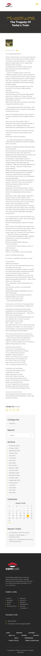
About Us (23, 600)
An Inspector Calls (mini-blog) (19, 532)
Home (9, 17)
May (12, 460)
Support (23, 602)
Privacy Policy (11, 606)
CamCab (30, 17)
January (13, 470)
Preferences (24, 604)
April (12, 463)
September (14, 450)
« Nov (9, 522)
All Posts (19, 17)
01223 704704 (12, 621)
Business (10, 600)
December (14, 472)
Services (22, 598)
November (14, 445)
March (13, 465)
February (14, 468)
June (12, 458)
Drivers (9, 602)
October (13, 448)
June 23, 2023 (10, 50)
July (12, 455)
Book (8, 604)
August (13, 453)
